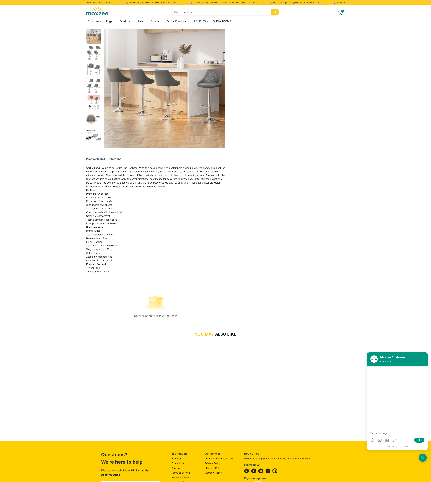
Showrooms (177, 468)
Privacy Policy (212, 463)
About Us (176, 458)
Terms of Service (180, 472)
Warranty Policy (213, 472)
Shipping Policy (213, 468)
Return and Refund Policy (219, 458)
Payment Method (180, 477)
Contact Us (177, 463)
